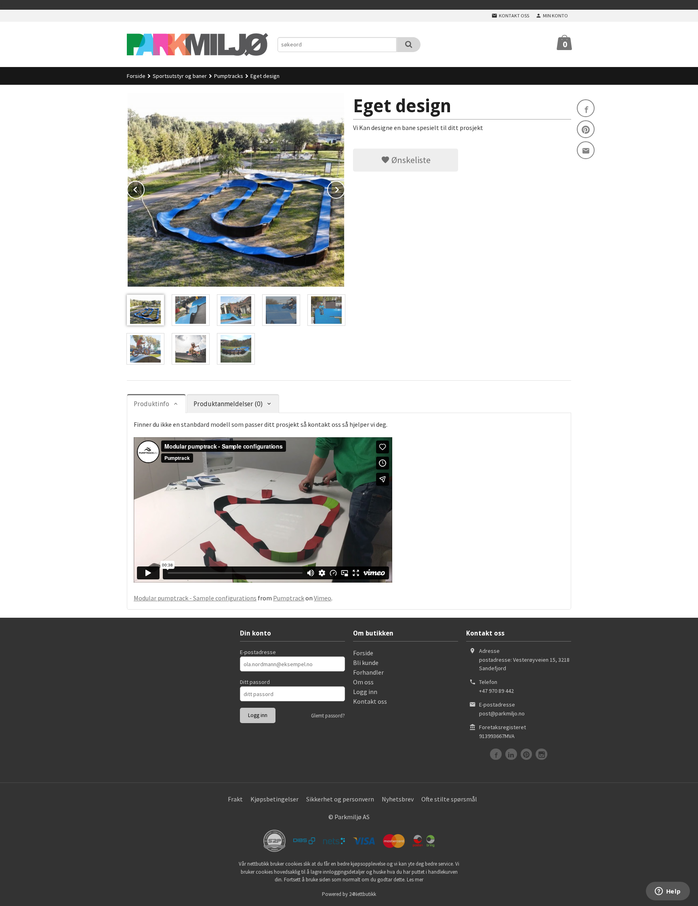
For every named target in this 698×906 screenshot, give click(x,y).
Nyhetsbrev (398, 799)
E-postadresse (258, 652)
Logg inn (365, 692)
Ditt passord (255, 682)
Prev (144, 188)
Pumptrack (288, 598)
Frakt (235, 799)
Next (344, 188)
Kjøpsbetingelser (274, 799)
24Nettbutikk (362, 894)
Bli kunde (365, 663)
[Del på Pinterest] (586, 129)
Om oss (363, 682)
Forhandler (368, 672)
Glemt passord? (328, 715)
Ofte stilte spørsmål (449, 799)
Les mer (415, 879)
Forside (136, 76)
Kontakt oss (370, 701)
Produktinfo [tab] (151, 404)
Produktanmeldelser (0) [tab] (228, 404)
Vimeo (322, 598)
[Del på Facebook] (586, 108)
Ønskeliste (410, 160)
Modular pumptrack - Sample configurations (195, 598)
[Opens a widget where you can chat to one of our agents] (667, 892)
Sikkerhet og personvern (340, 799)
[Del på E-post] (586, 150)
